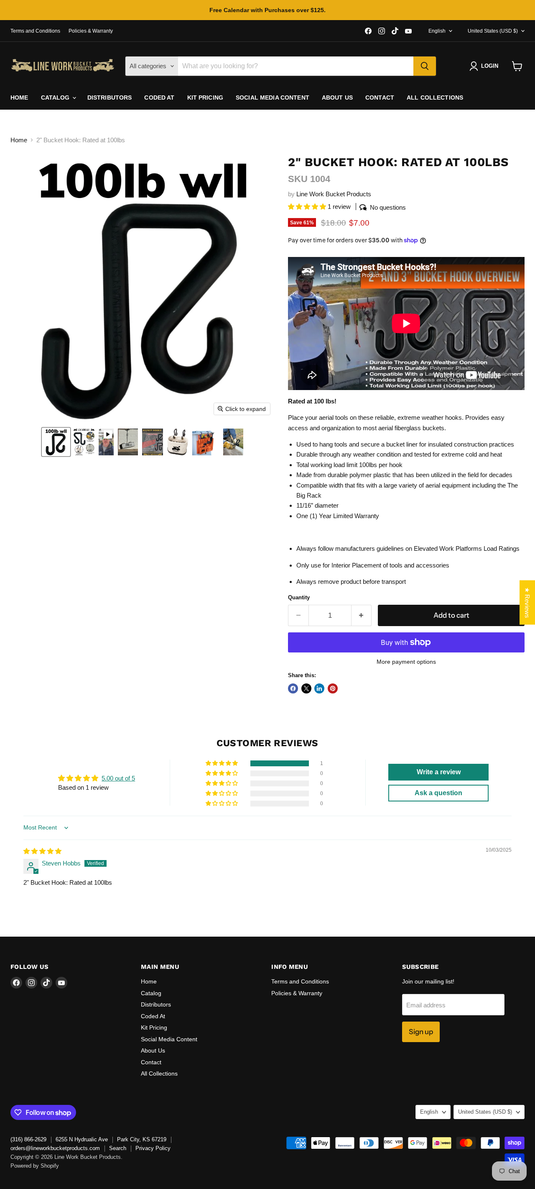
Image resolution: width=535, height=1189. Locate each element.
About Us (337, 97)
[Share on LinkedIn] (319, 688)
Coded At (159, 97)
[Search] (424, 66)
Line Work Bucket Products (333, 194)
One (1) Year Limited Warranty (337, 515)
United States (493, 31)
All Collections (435, 97)
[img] (42, 851)
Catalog (56, 97)
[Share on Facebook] (293, 688)
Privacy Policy (153, 1148)
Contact (379, 97)
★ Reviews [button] (527, 602)
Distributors (109, 97)
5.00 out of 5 (118, 778)
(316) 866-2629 (28, 1139)
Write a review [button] (439, 772)
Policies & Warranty (91, 31)
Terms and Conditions (35, 31)
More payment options (406, 661)
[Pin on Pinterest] (333, 688)
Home (19, 97)
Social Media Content (272, 97)
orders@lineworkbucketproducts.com (55, 1148)
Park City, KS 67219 (141, 1139)
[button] (56, 442)
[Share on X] (306, 688)
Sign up (421, 1031)
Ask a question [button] (438, 792)
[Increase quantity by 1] (362, 615)
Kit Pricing (205, 97)
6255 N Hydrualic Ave (82, 1139)
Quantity (299, 597)
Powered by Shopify (34, 1166)
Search (117, 1148)
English (437, 31)
